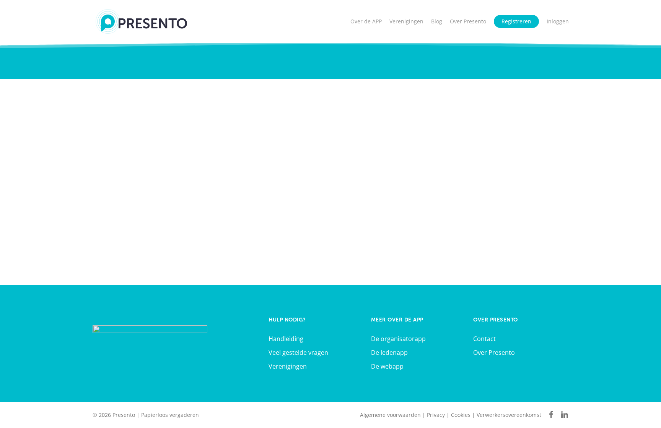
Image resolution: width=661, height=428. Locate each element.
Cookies (461, 414)
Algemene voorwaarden (390, 414)
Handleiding (286, 339)
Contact (484, 339)
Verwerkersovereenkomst (509, 414)
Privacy (436, 414)
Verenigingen (288, 366)
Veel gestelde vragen (298, 352)
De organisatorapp (398, 339)
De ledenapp (389, 352)
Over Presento (494, 352)
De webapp (387, 366)
